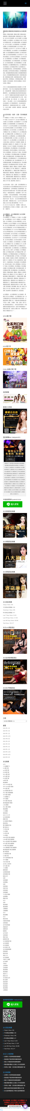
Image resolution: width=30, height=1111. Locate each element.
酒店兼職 (13, 178)
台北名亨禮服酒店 (7, 227)
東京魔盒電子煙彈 (7, 803)
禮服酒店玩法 (17, 176)
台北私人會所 (9, 250)
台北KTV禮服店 (19, 117)
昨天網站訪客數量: (8, 612)
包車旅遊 (5, 890)
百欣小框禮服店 (7, 152)
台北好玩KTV (15, 237)
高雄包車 (5, 927)
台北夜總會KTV (18, 121)
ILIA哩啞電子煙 (7, 853)
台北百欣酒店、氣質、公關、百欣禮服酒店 (15, 115)
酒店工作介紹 (6, 180)
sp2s (4, 764)
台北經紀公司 (6, 977)
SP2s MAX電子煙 (7, 784)
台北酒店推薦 (20, 140)
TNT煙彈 (5, 831)
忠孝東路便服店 (17, 69)
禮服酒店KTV (18, 172)
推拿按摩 (5, 870)
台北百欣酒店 (13, 130)
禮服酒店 (12, 172)
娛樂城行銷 (6, 939)
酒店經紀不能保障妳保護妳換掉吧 (13, 1059)
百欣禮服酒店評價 (13, 164)
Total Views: (6, 623)
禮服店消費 (17, 170)
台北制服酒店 (16, 44)
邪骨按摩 (5, 951)
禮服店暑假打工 (9, 170)
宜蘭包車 (5, 929)
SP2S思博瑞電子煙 (8, 857)
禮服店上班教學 (18, 166)
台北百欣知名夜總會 (8, 127)
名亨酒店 (17, 256)
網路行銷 (5, 819)
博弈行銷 (5, 937)
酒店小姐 (19, 178)
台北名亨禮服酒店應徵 (20, 229)
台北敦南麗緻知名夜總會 (12, 52)
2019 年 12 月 (6, 752)
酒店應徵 (5, 906)
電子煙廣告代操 (7, 825)
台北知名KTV (20, 54)
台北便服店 (10, 40)
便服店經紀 (23, 34)
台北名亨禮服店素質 (10, 225)
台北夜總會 (15, 50)
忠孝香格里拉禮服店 (13, 71)
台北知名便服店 (9, 239)
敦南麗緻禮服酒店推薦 (12, 73)
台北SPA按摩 (18, 38)
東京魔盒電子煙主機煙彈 (9, 849)
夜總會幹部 (20, 260)
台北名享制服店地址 (8, 231)
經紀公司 (5, 876)
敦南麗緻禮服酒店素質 (13, 75)
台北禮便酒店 (8, 58)
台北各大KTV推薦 (20, 48)
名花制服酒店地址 (7, 69)
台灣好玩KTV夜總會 (15, 142)
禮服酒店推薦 (9, 176)
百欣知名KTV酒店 (16, 152)
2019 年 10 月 (6, 754)
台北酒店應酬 (13, 140)
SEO (4, 900)
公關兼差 (5, 908)
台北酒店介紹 (6, 947)
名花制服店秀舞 (14, 67)
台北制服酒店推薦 (11, 46)
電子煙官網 (6, 851)
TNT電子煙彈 (6, 894)
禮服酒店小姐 (9, 174)
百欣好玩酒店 (21, 150)
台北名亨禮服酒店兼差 (19, 227)
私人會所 (20, 284)
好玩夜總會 (20, 146)
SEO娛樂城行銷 (7, 941)
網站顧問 (5, 782)
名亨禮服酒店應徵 (9, 256)
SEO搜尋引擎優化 (7, 821)
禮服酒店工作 (17, 174)
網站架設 (5, 823)
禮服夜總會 (10, 272)
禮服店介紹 (6, 274)
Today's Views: (7, 604)
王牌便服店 (11, 79)
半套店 (4, 963)
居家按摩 (5, 982)
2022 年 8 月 (6, 738)
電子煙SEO (6, 827)
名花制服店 (6, 67)
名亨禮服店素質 (10, 252)
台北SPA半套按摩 (9, 38)
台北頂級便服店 (7, 60)
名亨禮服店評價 (19, 252)
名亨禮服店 (17, 250)
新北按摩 (5, 979)
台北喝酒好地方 (7, 235)
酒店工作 (24, 178)
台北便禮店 (9, 221)
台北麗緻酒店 (23, 64)
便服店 (4, 34)
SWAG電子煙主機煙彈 (9, 837)
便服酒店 (5, 36)
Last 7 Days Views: (8, 615)
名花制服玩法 (21, 67)
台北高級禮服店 (18, 62)
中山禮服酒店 (8, 219)
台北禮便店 (10, 241)
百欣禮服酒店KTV (13, 158)
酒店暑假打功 (14, 290)
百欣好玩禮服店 (18, 81)
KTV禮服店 (6, 117)
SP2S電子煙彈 (7, 794)
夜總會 (22, 142)
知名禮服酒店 (21, 270)
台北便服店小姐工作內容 (20, 40)
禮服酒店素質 (6, 284)
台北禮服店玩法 (18, 134)
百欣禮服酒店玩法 (16, 162)
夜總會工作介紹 (19, 144)
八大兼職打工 (6, 766)
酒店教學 (8, 290)
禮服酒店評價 (14, 284)
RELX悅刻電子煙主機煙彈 (9, 841)
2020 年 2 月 (6, 746)
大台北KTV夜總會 (11, 146)
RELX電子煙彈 (7, 807)
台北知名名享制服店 (15, 56)
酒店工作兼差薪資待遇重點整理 (12, 1061)
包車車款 (5, 886)
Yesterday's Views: (8, 610)
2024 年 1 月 (6, 728)
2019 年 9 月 (6, 757)
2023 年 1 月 (6, 733)
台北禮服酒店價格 (20, 136)
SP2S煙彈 (5, 798)
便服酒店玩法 (19, 36)
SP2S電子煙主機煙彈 (8, 843)
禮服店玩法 (23, 170)
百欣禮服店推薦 (15, 154)
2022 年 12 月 (6, 736)
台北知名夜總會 (18, 239)
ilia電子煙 (5, 780)
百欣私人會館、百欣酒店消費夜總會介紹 (14, 1067)
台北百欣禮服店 (18, 127)
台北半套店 (20, 46)
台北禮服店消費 (9, 134)
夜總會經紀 (10, 262)
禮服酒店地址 (6, 280)
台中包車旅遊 (6, 925)
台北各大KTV (11, 48)
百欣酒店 (20, 164)
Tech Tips (12, 1108)
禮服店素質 (6, 172)
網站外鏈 (5, 918)
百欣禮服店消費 (11, 268)
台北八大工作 (6, 815)
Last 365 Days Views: (9, 620)
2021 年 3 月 (6, 744)
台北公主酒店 (8, 44)
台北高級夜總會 (9, 62)
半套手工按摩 (6, 959)
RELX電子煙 (6, 774)
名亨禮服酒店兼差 (13, 254)
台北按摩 (5, 961)
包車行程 (5, 888)
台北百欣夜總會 (22, 126)
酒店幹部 (13, 180)
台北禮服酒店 (22, 58)
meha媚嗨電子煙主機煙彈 (9, 847)
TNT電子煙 (6, 829)
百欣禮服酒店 (14, 270)
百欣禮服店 (8, 154)
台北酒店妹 (21, 138)
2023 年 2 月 (6, 731)
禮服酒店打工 (6, 282)
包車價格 (5, 882)
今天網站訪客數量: (8, 607)
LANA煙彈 (5, 805)
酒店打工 (18, 180)
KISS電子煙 (6, 772)
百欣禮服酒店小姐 (9, 160)
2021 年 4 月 (6, 741)
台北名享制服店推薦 (19, 231)
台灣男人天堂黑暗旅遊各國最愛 (12, 1056)
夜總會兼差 (22, 258)
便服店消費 (17, 34)
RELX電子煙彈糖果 (8, 792)
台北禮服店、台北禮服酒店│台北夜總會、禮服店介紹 (14, 215)
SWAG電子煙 (6, 861)
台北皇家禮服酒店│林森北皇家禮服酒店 (14, 1090)
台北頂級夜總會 (16, 60)
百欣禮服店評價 (19, 156)
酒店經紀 (21, 290)
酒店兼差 (8, 178)
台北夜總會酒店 (20, 123)
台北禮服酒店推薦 (7, 138)
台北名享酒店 (14, 233)
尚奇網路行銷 (6, 874)
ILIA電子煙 (6, 768)
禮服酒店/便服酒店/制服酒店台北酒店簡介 (14, 32)
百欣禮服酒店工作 (19, 160)
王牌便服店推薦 (19, 79)
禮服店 (9, 83)
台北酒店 (15, 138)
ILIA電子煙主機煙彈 (8, 845)
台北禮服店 (15, 58)
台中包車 (5, 933)
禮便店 (4, 272)
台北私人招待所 (7, 864)
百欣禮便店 (11, 266)
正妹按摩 (5, 965)
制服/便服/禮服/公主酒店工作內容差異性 (14, 1064)
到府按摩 (5, 984)
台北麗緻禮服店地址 (13, 64)
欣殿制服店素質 (18, 77)
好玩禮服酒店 (14, 148)
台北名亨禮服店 (12, 223)
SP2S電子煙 (6, 776)
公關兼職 (5, 910)
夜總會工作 (11, 144)
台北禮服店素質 (7, 248)
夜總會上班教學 (14, 258)
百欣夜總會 (10, 81)
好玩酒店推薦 (21, 148)
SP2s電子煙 (6, 788)
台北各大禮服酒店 (20, 119)
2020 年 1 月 (6, 749)
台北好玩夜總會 (13, 126)
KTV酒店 (11, 117)
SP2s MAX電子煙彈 (8, 786)
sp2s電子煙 (6, 770)
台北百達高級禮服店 (11, 54)
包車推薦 (5, 880)
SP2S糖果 (5, 859)
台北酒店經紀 (6, 817)
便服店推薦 (10, 34)
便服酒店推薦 (11, 36)
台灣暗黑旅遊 (6, 872)
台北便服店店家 (7, 42)
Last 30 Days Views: (8, 618)
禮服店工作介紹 (10, 168)
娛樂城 (4, 931)
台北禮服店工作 (15, 132)
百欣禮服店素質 (10, 156)
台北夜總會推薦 (11, 123)
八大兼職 (5, 811)
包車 (4, 878)
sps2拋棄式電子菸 (7, 790)
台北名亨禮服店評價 (21, 225)
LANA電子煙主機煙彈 (8, 839)
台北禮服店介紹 (9, 243)
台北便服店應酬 (16, 42)
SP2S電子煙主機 (7, 800)
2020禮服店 (6, 217)
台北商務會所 (21, 233)
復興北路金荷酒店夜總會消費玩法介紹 (14, 1088)
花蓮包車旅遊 (6, 920)
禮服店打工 (18, 168)
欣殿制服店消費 (9, 77)
